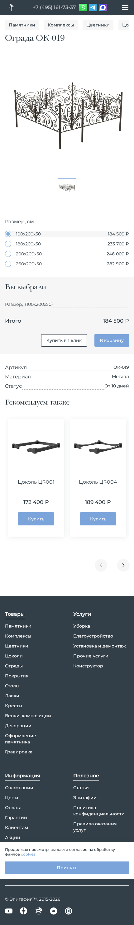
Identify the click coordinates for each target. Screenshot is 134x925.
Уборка (81, 626)
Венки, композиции (28, 716)
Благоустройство (93, 636)
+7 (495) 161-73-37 (54, 7)
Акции (12, 837)
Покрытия (17, 676)
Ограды (14, 666)
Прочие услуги (90, 656)
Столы (12, 686)
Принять (67, 867)
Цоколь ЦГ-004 (98, 482)
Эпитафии (85, 797)
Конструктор (88, 666)
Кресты (13, 706)
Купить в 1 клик (64, 340)
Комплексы (61, 25)
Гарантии (16, 817)
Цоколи (14, 656)
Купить (36, 519)
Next (123, 565)
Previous (101, 565)
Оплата (13, 807)
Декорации (18, 725)
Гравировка (18, 752)
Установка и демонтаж (99, 646)
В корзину (112, 340)
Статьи (81, 787)
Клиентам (16, 827)
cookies (28, 854)
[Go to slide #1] (67, 187)
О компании (19, 787)
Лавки (12, 696)
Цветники (98, 25)
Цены (11, 797)
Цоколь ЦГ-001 (36, 482)
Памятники (22, 25)
